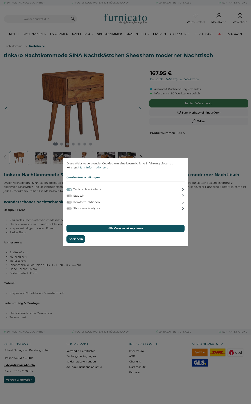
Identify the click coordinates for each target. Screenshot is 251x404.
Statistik (78, 195)
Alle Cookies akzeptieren (125, 228)
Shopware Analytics (86, 208)
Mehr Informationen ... (93, 167)
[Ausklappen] (182, 189)
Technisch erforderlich (88, 189)
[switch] (69, 195)
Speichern (76, 239)
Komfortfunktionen (86, 202)
